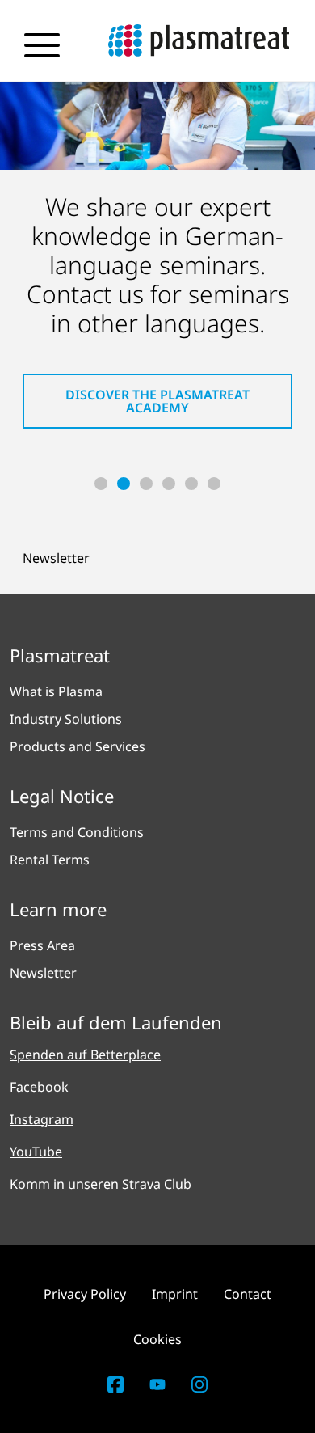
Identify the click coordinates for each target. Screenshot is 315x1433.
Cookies (157, 1339)
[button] (100, 483)
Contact (247, 1294)
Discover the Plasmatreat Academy (157, 401)
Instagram (42, 1119)
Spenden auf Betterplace (85, 1054)
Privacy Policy (85, 1294)
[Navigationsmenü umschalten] (42, 45)
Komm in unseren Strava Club (100, 1184)
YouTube (36, 1151)
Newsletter (56, 558)
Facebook (39, 1087)
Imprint (175, 1294)
